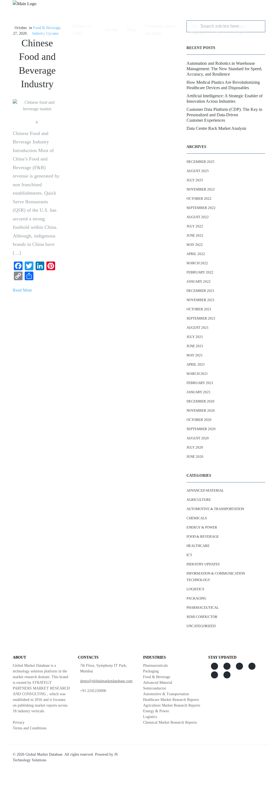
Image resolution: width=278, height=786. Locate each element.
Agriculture (199, 500)
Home (23, 29)
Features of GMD (81, 30)
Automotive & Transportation (215, 509)
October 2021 (199, 309)
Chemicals (197, 518)
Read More (22, 290)
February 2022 (200, 272)
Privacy (18, 722)
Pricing (111, 29)
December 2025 (200, 162)
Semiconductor (154, 688)
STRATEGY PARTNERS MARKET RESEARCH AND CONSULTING (41, 688)
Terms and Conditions (29, 728)
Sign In (243, 30)
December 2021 (200, 291)
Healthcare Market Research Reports (171, 700)
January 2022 (199, 281)
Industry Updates (203, 564)
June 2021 (195, 346)
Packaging (196, 598)
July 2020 (195, 447)
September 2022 (201, 208)
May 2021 (195, 355)
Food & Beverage (203, 536)
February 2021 (200, 383)
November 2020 (201, 410)
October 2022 (199, 198)
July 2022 (195, 226)
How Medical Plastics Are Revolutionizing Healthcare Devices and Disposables (223, 85)
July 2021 (195, 337)
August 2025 (198, 171)
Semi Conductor (202, 617)
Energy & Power (202, 527)
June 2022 (195, 235)
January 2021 (199, 392)
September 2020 (201, 429)
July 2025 (195, 180)
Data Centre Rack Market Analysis (216, 128)
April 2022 (196, 254)
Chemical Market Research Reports (170, 722)
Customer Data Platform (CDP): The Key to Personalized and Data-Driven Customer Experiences (224, 115)
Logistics (195, 589)
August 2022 (198, 217)
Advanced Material (205, 490)
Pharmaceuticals (155, 665)
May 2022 (195, 245)
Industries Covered (46, 30)
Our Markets (197, 30)
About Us (221, 30)
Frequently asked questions (160, 30)
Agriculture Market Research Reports (171, 705)
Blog (131, 29)
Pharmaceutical (203, 607)
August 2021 (198, 328)
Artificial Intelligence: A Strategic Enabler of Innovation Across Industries (225, 99)
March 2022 (197, 263)
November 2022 (201, 189)
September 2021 (201, 318)
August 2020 (198, 438)
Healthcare (198, 546)
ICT (189, 555)
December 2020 (200, 401)
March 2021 (197, 374)
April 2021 (196, 364)
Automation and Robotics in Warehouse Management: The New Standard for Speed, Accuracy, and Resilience (224, 68)
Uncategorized (201, 626)
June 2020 (195, 457)
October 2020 (199, 420)
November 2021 (201, 300)
